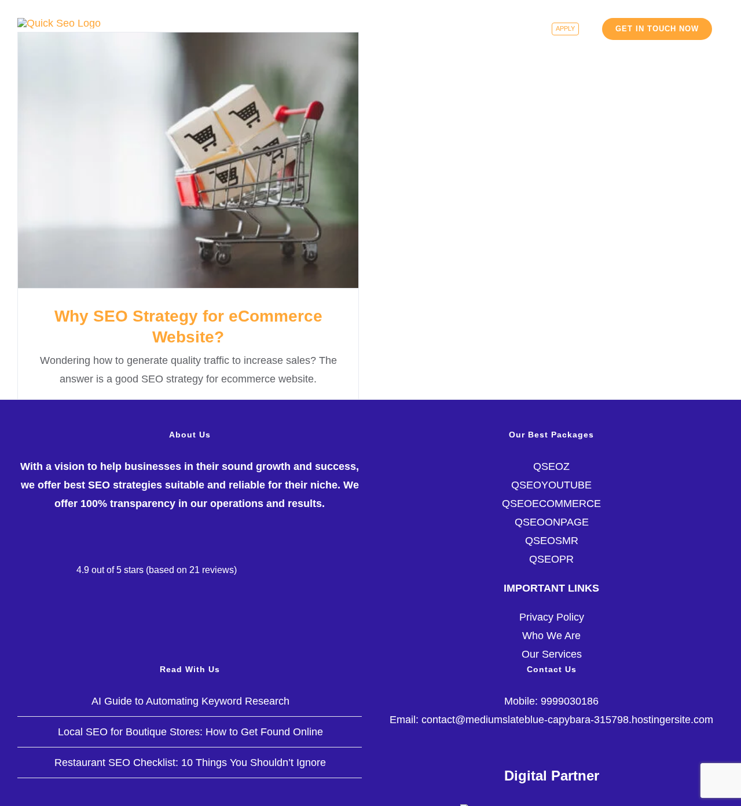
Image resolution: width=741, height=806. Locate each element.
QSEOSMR (551, 540)
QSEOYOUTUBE (551, 485)
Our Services (552, 654)
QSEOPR (551, 559)
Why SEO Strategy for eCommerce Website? (188, 160)
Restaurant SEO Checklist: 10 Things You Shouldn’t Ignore (190, 762)
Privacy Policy (551, 617)
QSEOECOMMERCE (551, 503)
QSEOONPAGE (552, 522)
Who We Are (551, 635)
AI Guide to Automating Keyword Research (190, 701)
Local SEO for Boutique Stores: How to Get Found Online (190, 732)
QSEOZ (551, 466)
